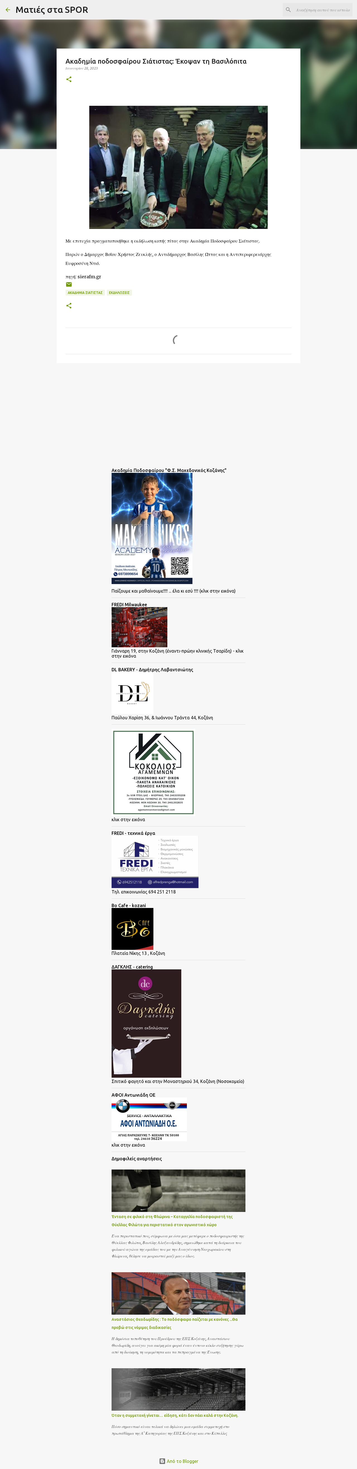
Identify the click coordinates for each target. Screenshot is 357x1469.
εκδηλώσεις (119, 292)
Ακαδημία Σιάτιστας (85, 292)
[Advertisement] (101, 411)
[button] (69, 79)
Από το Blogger (182, 1461)
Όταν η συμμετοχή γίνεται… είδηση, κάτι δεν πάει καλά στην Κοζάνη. (175, 1415)
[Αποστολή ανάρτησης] (69, 286)
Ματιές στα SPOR (52, 9)
